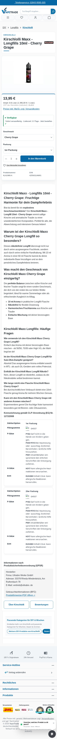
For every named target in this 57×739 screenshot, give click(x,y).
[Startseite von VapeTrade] (14, 10)
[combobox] (36, 11)
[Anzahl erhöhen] (16, 159)
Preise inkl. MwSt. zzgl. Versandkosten (21, 109)
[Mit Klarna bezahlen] (24, 710)
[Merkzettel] (21, 17)
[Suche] (53, 11)
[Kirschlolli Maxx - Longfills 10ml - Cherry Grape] (28, 72)
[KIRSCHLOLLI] (48, 42)
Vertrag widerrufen (17, 672)
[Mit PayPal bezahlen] (17, 710)
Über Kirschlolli (16, 604)
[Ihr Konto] (35, 17)
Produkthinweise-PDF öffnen (20, 595)
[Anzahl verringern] (6, 159)
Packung (7, 144)
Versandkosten (47, 718)
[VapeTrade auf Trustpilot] (49, 710)
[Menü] (7, 17)
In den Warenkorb (37, 159)
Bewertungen (41, 604)
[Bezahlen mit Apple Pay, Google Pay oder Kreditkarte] (30, 710)
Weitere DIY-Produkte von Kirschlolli (24, 631)
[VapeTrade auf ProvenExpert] (40, 710)
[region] (28, 72)
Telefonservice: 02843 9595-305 (29, 2)
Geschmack (8, 131)
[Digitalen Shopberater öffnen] (52, 734)
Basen (46, 631)
